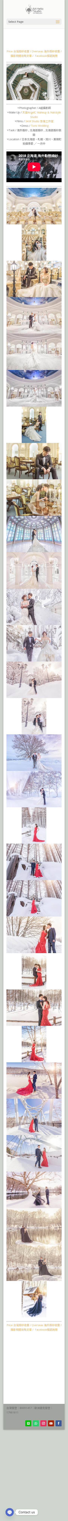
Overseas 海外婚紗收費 (46, 51)
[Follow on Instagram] (43, 1423)
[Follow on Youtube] (51, 1423)
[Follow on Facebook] (59, 1423)
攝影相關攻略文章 (21, 56)
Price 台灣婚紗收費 (18, 51)
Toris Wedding (40, 125)
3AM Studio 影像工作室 (39, 121)
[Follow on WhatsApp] (36, 1423)
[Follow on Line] (28, 1423)
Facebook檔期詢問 (46, 56)
